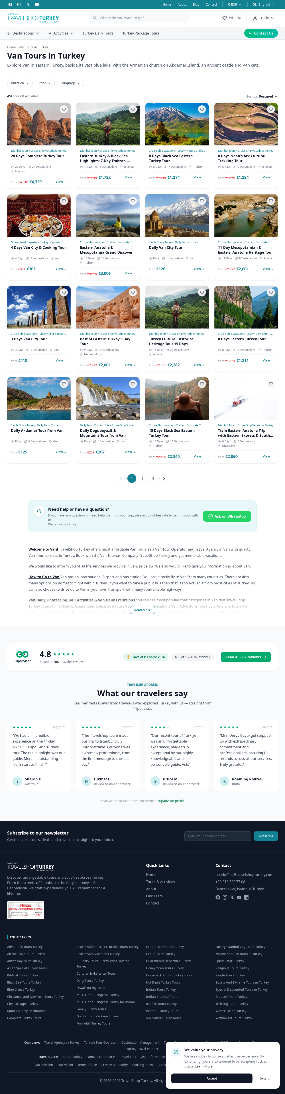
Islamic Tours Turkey (161, 1004)
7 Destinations (108, 167)
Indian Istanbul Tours (162, 996)
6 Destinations (246, 441)
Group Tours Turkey (160, 954)
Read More (142, 610)
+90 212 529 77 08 (230, 881)
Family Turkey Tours (91, 1009)
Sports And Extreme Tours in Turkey (242, 982)
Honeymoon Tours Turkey (165, 968)
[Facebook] (10, 4)
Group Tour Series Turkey (165, 947)
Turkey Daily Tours (98, 33)
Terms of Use (87, 1065)
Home (167, 4)
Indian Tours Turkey (161, 989)
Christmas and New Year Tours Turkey (35, 996)
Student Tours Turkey (231, 996)
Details (265, 1078)
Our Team (154, 896)
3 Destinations (39, 258)
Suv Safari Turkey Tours (163, 1018)
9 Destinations (246, 167)
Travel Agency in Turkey (61, 1042)
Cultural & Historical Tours (96, 973)
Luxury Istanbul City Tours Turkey (240, 947)
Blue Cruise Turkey (21, 989)
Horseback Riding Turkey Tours (169, 975)
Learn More (203, 1066)
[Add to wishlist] (64, 109)
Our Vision (65, 1065)
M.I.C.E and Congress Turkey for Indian (106, 1002)
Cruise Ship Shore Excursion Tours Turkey (107, 947)
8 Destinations (248, 258)
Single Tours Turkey (230, 975)
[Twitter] (28, 4)
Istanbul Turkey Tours (162, 1011)
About (182, 4)
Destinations (23, 33)
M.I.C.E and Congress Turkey (98, 995)
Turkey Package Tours (140, 33)
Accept (212, 1078)
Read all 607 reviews (243, 657)
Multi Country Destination (26, 1011)
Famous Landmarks (101, 1057)
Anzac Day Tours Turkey (24, 961)
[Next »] (163, 478)
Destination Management (140, 1042)
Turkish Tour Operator (100, 1042)
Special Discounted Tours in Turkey (242, 989)
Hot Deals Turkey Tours (163, 982)
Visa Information (152, 1057)
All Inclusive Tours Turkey (26, 954)
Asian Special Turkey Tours (27, 968)
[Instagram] (19, 4)
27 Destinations (41, 167)
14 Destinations (109, 350)
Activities (60, 33)
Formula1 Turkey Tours (93, 1023)
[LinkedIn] (246, 897)
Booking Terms (143, 1065)
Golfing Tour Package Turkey (98, 1016)
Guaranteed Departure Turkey (168, 961)
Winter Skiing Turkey (231, 1011)
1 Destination (174, 258)
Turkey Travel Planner (142, 1049)
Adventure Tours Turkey (25, 947)
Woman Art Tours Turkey (234, 1018)
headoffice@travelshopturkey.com (244, 874)
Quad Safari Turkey (230, 961)
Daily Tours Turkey (90, 980)
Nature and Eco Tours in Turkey (239, 954)
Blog (196, 4)
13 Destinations (110, 258)
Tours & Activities (160, 881)
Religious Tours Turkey (232, 968)
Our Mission (44, 1065)
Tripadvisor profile (171, 801)
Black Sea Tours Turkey (24, 982)
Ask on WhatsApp (230, 516)
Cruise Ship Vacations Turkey (98, 954)
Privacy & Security (114, 1065)
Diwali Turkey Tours (91, 988)
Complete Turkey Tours (24, 1018)
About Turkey (72, 1057)
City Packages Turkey (22, 1004)
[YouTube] (37, 4)
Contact (211, 4)
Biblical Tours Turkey (22, 975)
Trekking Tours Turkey (232, 1004)
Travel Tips (128, 1057)
